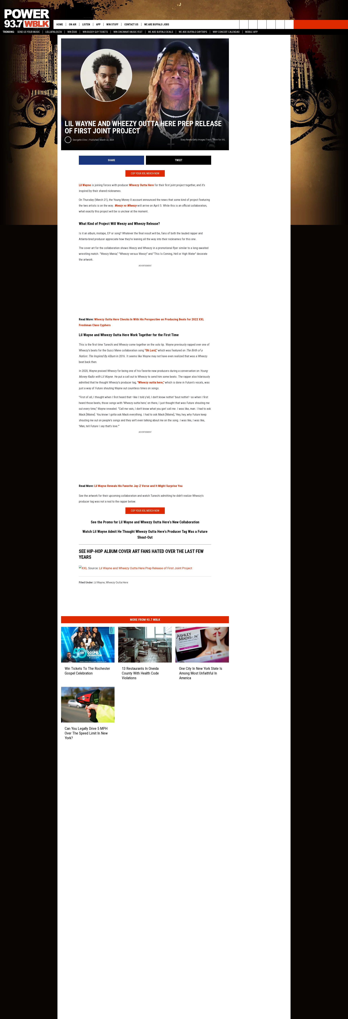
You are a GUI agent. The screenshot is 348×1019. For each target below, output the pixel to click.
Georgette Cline (80, 139)
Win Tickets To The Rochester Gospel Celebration (87, 670)
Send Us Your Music (28, 31)
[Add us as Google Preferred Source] (252, 24)
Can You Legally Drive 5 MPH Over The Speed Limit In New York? (86, 733)
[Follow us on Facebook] (262, 24)
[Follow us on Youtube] (289, 24)
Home (59, 24)
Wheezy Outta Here (141, 185)
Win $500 (72, 31)
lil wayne (99, 582)
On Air (72, 24)
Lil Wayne (85, 185)
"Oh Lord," (151, 350)
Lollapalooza (53, 31)
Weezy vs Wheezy (126, 205)
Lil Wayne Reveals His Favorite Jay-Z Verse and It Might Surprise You (138, 486)
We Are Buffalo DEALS (160, 31)
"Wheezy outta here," (150, 382)
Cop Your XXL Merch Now (145, 173)
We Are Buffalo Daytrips (193, 31)
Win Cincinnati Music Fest (127, 31)
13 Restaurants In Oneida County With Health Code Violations (140, 673)
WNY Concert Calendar (226, 31)
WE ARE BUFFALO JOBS (156, 24)
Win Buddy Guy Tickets (95, 31)
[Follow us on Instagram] (271, 24)
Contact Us (131, 24)
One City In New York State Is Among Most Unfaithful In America (200, 673)
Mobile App (251, 31)
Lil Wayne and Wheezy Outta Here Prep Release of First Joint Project (145, 568)
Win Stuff (112, 24)
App (98, 24)
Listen (86, 24)
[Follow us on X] (280, 24)
